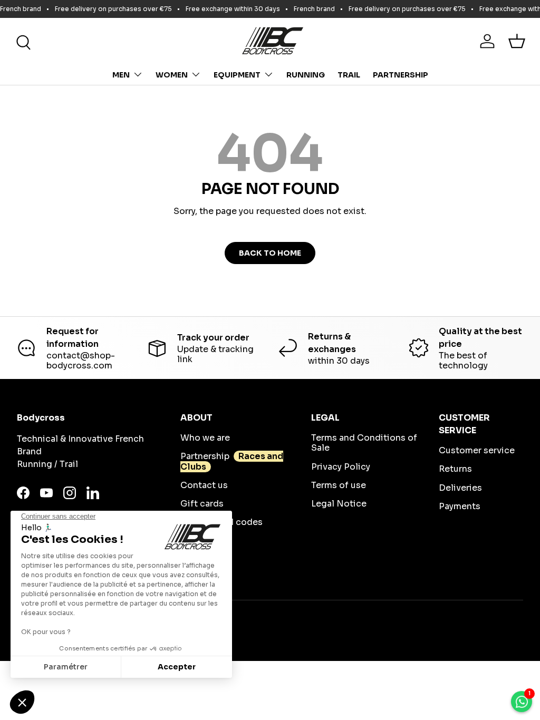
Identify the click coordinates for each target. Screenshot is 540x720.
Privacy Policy (340, 466)
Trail (349, 75)
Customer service (477, 450)
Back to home (270, 253)
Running (305, 75)
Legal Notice (339, 503)
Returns (455, 468)
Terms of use (338, 485)
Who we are (205, 437)
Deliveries (460, 487)
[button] (516, 41)
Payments (459, 506)
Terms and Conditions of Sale (364, 442)
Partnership (400, 75)
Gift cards (202, 503)
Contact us (204, 485)
